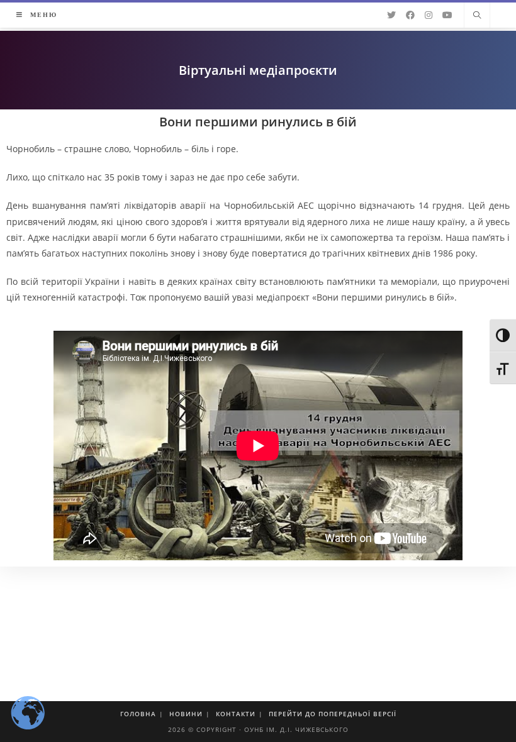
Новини (186, 713)
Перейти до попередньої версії (332, 713)
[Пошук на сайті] (477, 16)
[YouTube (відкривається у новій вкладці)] (447, 15)
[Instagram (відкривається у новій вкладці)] (428, 15)
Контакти (235, 713)
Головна (138, 713)
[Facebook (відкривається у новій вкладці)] (410, 15)
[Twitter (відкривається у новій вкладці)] (391, 15)
